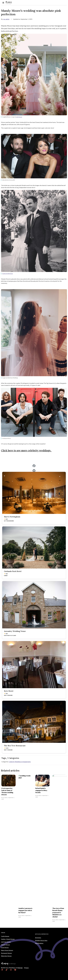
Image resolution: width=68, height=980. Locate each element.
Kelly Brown (19, 117)
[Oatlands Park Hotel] (34, 547)
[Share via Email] (34, 471)
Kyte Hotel (8, 691)
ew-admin (6, 19)
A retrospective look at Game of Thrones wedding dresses (7, 791)
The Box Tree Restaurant (15, 745)
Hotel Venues (5, 947)
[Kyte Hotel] (34, 664)
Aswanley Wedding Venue (15, 631)
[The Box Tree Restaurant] (34, 722)
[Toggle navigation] (3, 2)
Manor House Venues (7, 950)
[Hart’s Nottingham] (34, 493)
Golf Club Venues (6, 942)
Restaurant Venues (6, 953)
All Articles (38, 937)
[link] (2, 970)
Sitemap (20, 967)
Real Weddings (39, 943)
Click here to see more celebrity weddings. (26, 450)
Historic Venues (5, 944)
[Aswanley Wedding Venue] (34, 604)
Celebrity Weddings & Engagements (20, 761)
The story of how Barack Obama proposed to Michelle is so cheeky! (58, 912)
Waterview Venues (6, 956)
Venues (3, 932)
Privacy (26, 967)
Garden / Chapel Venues (8, 939)
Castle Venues (5, 936)
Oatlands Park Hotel (12, 571)
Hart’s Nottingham (12, 517)
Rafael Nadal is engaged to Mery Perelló (41, 790)
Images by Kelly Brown (7, 273)
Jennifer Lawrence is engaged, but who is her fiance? (25, 910)
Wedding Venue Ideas (41, 940)
